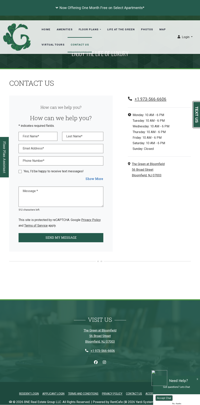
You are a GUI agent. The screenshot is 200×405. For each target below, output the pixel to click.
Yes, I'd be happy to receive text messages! (54, 171)
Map (162, 29)
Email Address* (33, 148)
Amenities (64, 29)
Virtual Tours (53, 44)
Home (46, 29)
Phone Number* (33, 161)
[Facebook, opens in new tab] (96, 362)
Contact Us (80, 44)
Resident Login (29, 393)
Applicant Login (53, 393)
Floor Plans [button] (89, 29)
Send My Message (61, 237)
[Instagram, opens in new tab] (104, 362)
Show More (94, 178)
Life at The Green (121, 29)
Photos (147, 29)
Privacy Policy (91, 220)
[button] (100, 8)
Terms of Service (36, 225)
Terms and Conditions (83, 393)
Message (30, 191)
